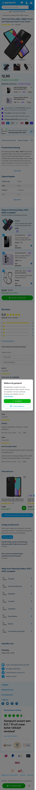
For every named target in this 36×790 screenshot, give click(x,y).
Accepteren (18, 401)
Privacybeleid (8, 396)
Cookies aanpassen (18, 406)
